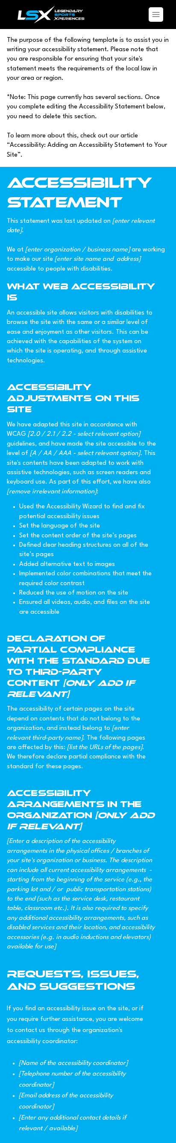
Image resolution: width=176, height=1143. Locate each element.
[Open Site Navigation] (156, 14)
